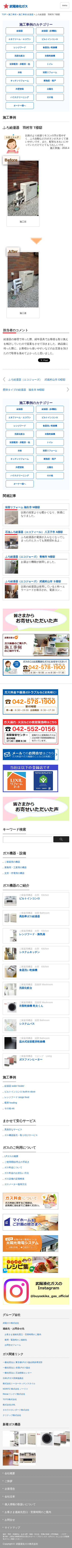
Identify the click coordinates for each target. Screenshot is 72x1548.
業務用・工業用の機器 (15, 867)
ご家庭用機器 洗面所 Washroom (36, 984)
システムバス (27, 1023)
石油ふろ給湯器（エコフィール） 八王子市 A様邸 (34, 531)
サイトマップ (12, 1527)
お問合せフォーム (13, 1345)
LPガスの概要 (11, 1156)
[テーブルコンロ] (27, 1458)
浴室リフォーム (50, 72)
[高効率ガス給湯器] (27, 1439)
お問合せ (10, 1519)
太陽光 (50, 89)
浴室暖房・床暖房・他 (20, 64)
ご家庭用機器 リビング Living (35, 1056)
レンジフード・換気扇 (32, 934)
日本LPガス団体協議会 (13, 1378)
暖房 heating (10, 1102)
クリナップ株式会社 (12, 1415)
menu (64, 5)
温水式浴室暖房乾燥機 (32, 1041)
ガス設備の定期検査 (14, 1178)
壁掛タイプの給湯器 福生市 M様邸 (23, 389)
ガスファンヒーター (30, 1059)
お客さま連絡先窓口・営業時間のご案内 (23, 1334)
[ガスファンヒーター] (62, 1439)
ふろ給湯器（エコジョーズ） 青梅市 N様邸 (30, 556)
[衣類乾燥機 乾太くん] (45, 1439)
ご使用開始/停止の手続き (16, 1162)
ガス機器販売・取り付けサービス (21, 1135)
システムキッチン (29, 952)
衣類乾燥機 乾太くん (31, 1005)
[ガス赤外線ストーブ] (10, 1458)
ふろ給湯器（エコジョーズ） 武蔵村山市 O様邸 (36, 379)
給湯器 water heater (14, 1086)
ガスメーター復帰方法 (15, 1184)
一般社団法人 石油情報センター (17, 1373)
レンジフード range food (16, 1097)
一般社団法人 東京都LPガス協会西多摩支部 (22, 1362)
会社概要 (10, 1473)
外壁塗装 (20, 89)
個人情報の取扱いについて (20, 1504)
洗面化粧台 (20, 56)
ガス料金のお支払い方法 (16, 1173)
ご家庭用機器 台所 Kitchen (34, 895)
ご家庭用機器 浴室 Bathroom (34, 913)
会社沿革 (10, 1496)
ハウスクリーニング (20, 97)
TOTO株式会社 (10, 1399)
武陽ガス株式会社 (11, 1323)
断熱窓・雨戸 (50, 80)
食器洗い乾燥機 (50, 47)
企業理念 (10, 1488)
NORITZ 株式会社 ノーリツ (15, 1389)
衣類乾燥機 (50, 56)
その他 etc (9, 1108)
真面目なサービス (13, 1129)
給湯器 (20, 31)
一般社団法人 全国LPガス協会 (16, 1368)
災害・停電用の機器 (14, 873)
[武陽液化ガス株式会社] (17, 6)
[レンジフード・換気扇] (10, 1439)
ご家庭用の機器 (12, 862)
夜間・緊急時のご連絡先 (16, 1340)
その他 (50, 97)
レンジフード (20, 47)
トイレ (50, 64)
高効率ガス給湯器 (29, 916)
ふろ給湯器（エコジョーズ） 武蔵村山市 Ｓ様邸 (33, 581)
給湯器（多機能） (50, 31)
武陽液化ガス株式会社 (27, 1544)
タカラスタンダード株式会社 (16, 1410)
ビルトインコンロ (50, 39)
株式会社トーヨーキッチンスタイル (19, 1383)
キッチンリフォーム (20, 80)
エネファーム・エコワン (19, 39)
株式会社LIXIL (9, 1405)
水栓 (20, 72)
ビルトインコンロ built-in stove (19, 1091)
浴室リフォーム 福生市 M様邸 (22, 507)
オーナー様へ (20, 105)
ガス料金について (13, 1167)
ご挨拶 (8, 1481)
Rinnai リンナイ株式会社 (14, 1394)
